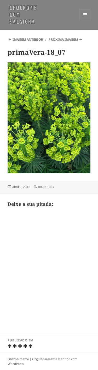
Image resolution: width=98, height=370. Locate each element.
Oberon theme (18, 359)
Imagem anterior (28, 39)
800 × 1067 (46, 187)
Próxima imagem (63, 39)
